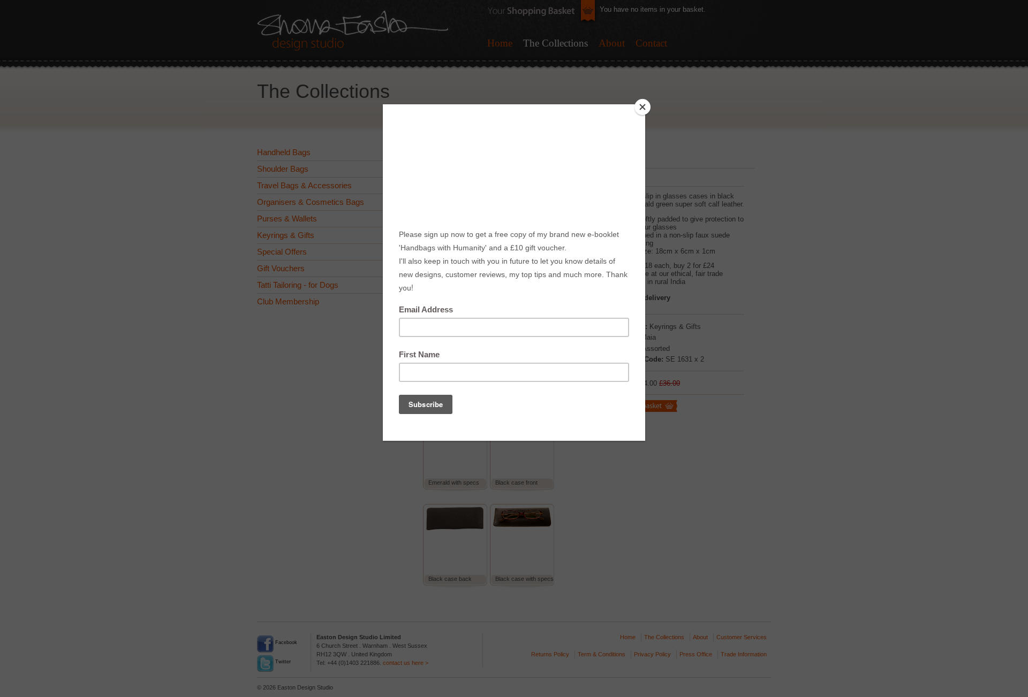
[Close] (642, 107)
